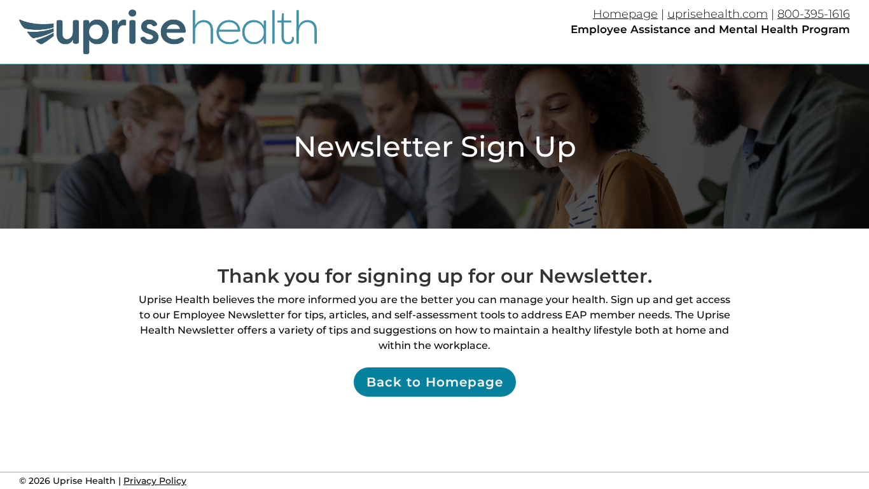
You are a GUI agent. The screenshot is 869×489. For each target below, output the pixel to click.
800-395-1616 (813, 14)
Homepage (625, 14)
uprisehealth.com (717, 14)
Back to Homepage (434, 382)
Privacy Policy (154, 480)
